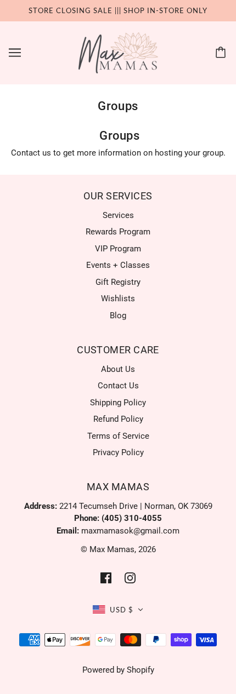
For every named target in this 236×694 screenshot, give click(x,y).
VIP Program (118, 249)
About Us (118, 369)
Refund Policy (118, 419)
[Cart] (222, 53)
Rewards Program (118, 232)
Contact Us (118, 386)
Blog (118, 315)
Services (118, 215)
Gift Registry (118, 282)
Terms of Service (118, 436)
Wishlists (118, 298)
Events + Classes (118, 265)
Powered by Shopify (118, 670)
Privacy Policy (118, 452)
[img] (106, 577)
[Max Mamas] (118, 52)
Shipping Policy (118, 403)
